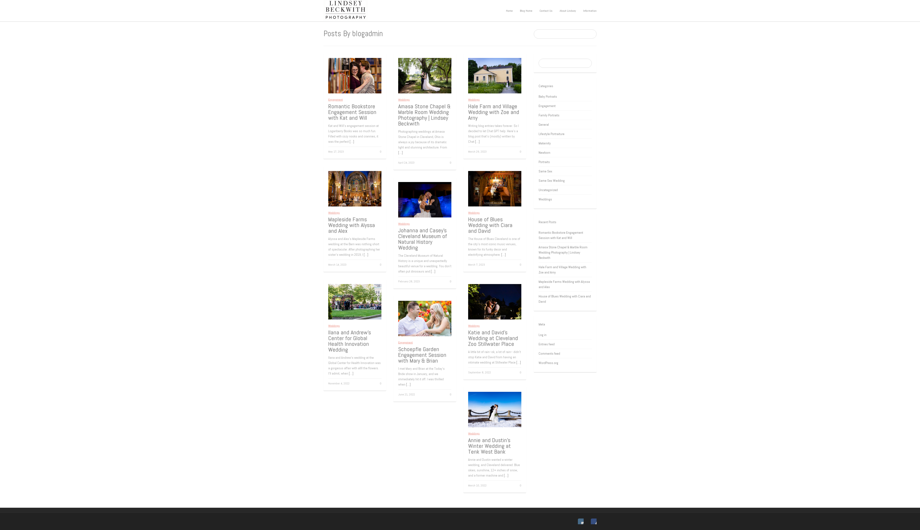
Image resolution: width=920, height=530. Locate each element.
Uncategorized (548, 190)
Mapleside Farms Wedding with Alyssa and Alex (351, 225)
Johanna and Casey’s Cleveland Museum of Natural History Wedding (422, 239)
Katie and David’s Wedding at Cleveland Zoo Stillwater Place (493, 338)
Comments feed (549, 353)
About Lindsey (568, 11)
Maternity (545, 143)
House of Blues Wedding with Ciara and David (490, 225)
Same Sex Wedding (552, 180)
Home (509, 11)
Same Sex (545, 171)
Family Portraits (549, 115)
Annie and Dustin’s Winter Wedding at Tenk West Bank (489, 445)
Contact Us (546, 11)
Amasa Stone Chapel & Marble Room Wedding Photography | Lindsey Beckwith (424, 115)
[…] (352, 141)
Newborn (544, 152)
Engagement (335, 100)
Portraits (544, 162)
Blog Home (526, 11)
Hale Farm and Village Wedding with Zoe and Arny (493, 112)
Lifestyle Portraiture (551, 134)
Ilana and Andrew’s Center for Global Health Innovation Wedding (349, 341)
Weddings (404, 100)
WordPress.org (548, 363)
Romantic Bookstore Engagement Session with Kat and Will (352, 112)
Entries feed (547, 344)
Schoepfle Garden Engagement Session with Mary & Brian (422, 354)
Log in (542, 335)
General (544, 124)
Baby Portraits (548, 96)
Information (590, 11)
